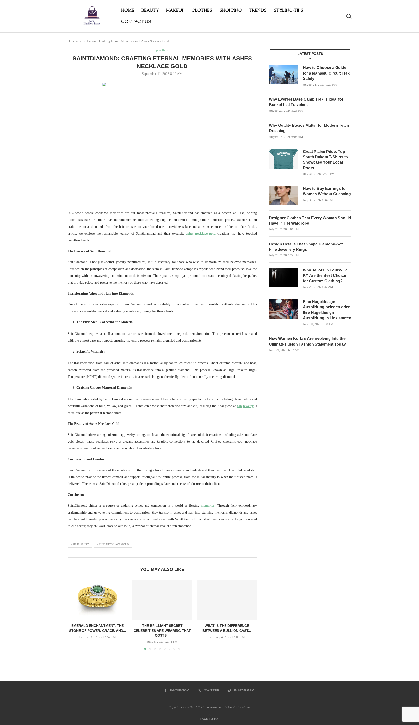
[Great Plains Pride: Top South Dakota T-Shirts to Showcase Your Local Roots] (283, 159)
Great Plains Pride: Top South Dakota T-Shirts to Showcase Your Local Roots (325, 160)
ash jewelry (80, 544)
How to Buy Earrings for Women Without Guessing (327, 191)
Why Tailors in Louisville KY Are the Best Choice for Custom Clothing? (325, 275)
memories (207, 505)
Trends (257, 11)
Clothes (202, 11)
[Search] (348, 16)
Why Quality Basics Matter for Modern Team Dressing (309, 128)
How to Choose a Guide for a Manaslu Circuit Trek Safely (326, 73)
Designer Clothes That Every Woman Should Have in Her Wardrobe (310, 220)
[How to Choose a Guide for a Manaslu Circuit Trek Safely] (283, 74)
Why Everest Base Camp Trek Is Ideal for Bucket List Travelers (306, 102)
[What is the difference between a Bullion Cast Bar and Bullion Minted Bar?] (227, 599)
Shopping (230, 11)
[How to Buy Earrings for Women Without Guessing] (283, 195)
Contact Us (136, 22)
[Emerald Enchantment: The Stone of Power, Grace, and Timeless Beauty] (98, 599)
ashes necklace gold (113, 544)
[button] (74, 614)
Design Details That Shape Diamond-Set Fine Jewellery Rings (306, 247)
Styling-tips (288, 11)
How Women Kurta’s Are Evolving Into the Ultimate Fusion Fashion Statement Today (307, 341)
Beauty (150, 11)
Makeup (175, 11)
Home (127, 11)
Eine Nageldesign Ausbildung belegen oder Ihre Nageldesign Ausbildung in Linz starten (327, 310)
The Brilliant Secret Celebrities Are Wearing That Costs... (162, 630)
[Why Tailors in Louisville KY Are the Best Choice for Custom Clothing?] (283, 277)
